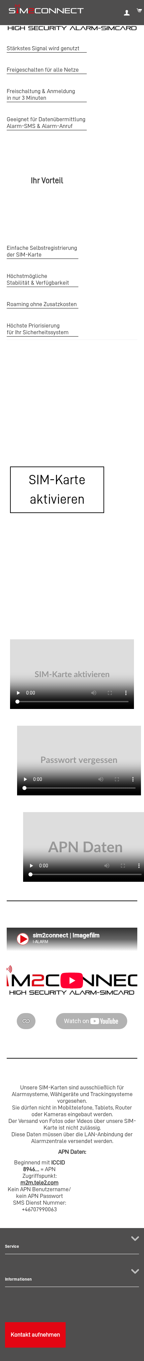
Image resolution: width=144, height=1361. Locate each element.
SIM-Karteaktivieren (57, 489)
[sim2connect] (46, 8)
